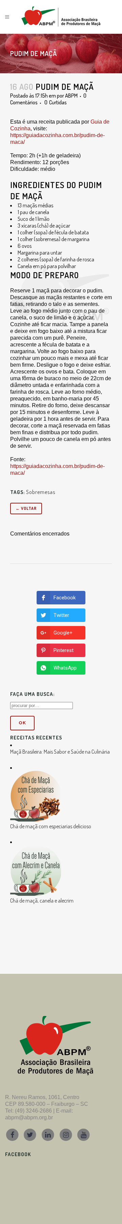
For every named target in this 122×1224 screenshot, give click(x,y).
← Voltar (26, 508)
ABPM (71, 95)
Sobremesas (40, 492)
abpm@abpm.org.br (29, 1117)
